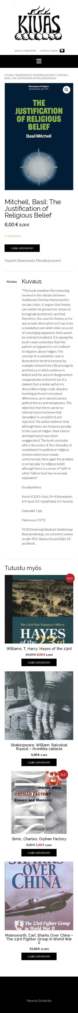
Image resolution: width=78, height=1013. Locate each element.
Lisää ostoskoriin (22, 248)
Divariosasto (23, 75)
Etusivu (9, 75)
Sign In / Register (25, 50)
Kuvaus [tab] (12, 281)
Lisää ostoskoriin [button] (39, 662)
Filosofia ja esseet (44, 75)
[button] (39, 61)
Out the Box (45, 1000)
